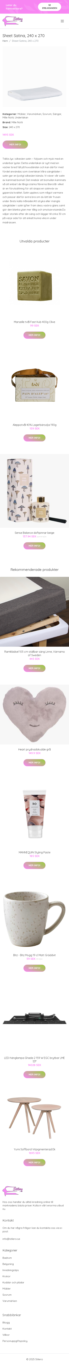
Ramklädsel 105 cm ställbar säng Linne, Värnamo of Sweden (34, 653)
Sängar (57, 114)
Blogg (6, 1322)
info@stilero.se (11, 1238)
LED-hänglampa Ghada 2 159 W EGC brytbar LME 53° (34, 1059)
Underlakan (21, 117)
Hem (5, 40)
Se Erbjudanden (49, 6)
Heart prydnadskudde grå (34, 749)
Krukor (7, 1276)
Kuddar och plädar (13, 1282)
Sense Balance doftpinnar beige (34, 532)
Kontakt (7, 1328)
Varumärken (34, 114)
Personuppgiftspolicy (15, 1341)
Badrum (7, 1257)
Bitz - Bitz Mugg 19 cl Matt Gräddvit (34, 955)
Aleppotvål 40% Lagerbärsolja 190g (34, 425)
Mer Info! (15, 144)
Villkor (6, 1334)
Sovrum (47, 114)
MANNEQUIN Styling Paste (34, 852)
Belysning (8, 1264)
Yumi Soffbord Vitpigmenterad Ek (34, 1149)
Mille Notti (8, 117)
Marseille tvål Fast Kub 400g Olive (34, 322)
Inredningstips (11, 1270)
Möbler (22, 114)
